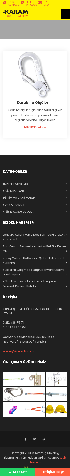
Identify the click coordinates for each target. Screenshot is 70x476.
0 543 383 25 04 (14, 327)
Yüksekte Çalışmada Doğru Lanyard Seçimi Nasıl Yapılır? (33, 272)
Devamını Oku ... (35, 127)
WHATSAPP (17, 472)
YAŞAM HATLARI (13, 190)
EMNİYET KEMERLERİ (16, 183)
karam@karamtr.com (18, 351)
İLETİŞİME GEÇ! (52, 472)
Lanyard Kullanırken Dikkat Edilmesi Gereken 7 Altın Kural (35, 237)
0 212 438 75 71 (13, 323)
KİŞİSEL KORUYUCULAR (18, 212)
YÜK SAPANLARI (13, 204)
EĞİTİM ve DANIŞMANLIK (19, 197)
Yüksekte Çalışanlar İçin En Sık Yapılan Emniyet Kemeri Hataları (29, 283)
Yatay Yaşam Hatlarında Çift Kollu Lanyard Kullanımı (33, 260)
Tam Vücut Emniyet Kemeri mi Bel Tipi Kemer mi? (35, 248)
